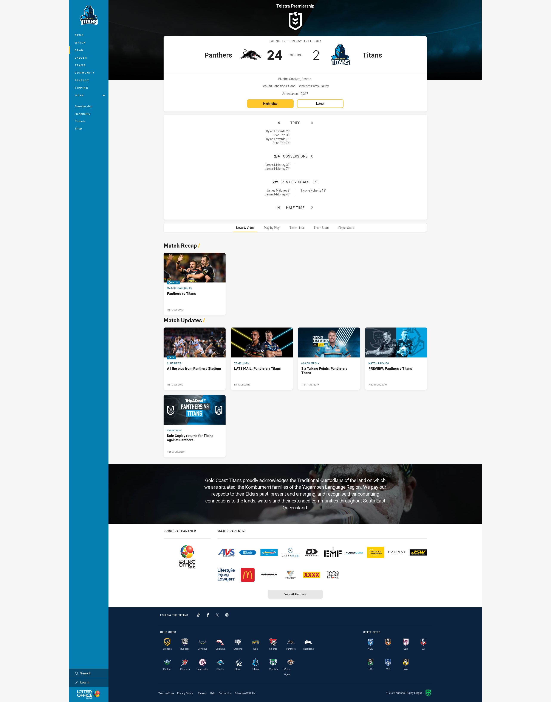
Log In (85, 682)
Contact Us (225, 693)
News (79, 35)
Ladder (81, 57)
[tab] (245, 227)
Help (212, 693)
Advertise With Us (245, 693)
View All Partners (295, 594)
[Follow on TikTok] (198, 615)
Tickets (80, 121)
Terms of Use (166, 693)
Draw (79, 50)
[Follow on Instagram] (227, 615)
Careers (202, 693)
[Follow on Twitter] (217, 615)
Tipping (81, 87)
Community (85, 72)
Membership (84, 106)
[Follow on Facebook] (208, 615)
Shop (78, 128)
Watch (80, 42)
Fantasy (82, 80)
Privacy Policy (185, 693)
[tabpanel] (295, 348)
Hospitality (82, 114)
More (79, 95)
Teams (80, 65)
